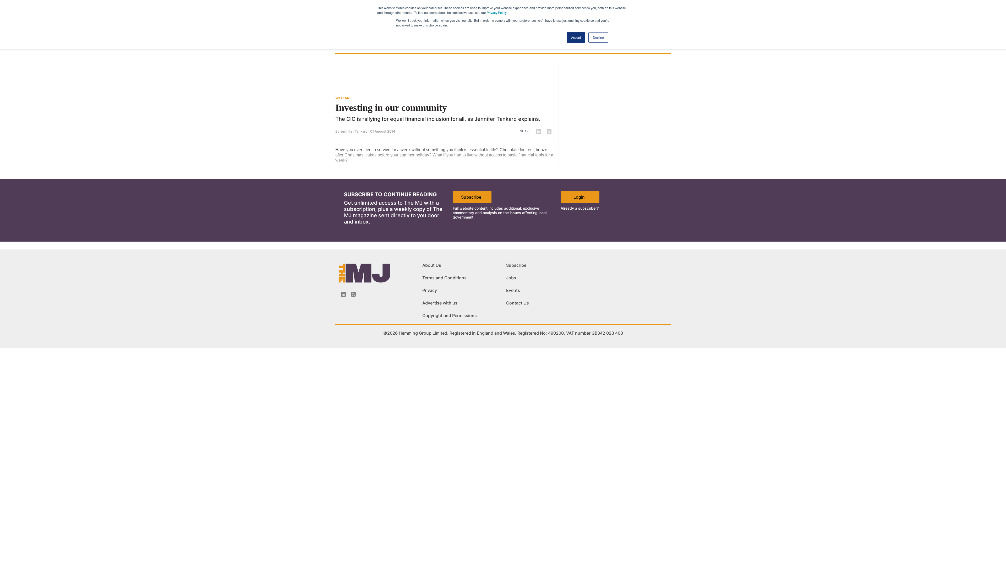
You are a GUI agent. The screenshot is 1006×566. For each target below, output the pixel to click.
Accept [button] (576, 37)
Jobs (511, 277)
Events (513, 290)
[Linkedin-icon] (343, 294)
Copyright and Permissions (449, 315)
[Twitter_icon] (353, 294)
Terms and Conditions (444, 277)
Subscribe (471, 197)
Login (579, 197)
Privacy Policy (496, 12)
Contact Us (517, 303)
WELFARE (343, 98)
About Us (431, 265)
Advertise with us (439, 303)
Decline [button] (598, 37)
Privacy (429, 290)
